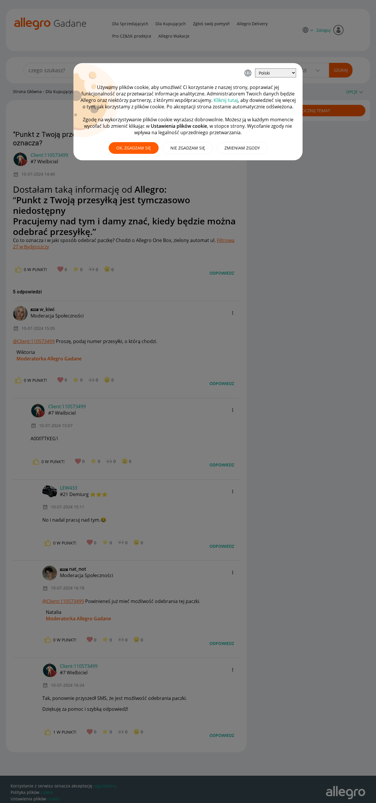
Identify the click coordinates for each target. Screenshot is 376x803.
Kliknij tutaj (226, 100)
